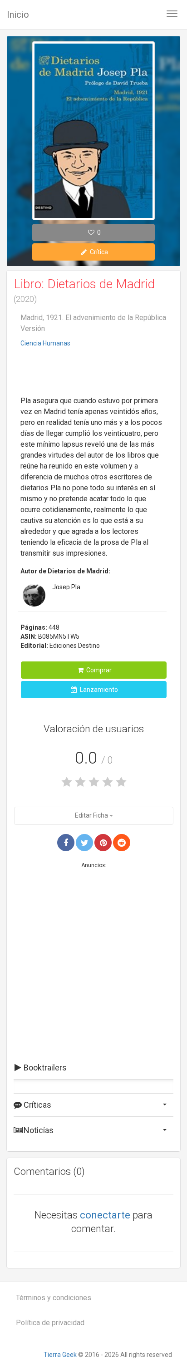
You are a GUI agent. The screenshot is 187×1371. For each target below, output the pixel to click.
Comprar (98, 670)
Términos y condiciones (53, 1297)
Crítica (98, 252)
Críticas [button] (36, 1105)
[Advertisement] (93, 372)
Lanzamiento (98, 689)
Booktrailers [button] (44, 1067)
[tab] (93, 1067)
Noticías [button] (38, 1130)
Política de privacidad (50, 1322)
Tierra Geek (60, 1354)
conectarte (105, 1215)
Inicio (18, 14)
